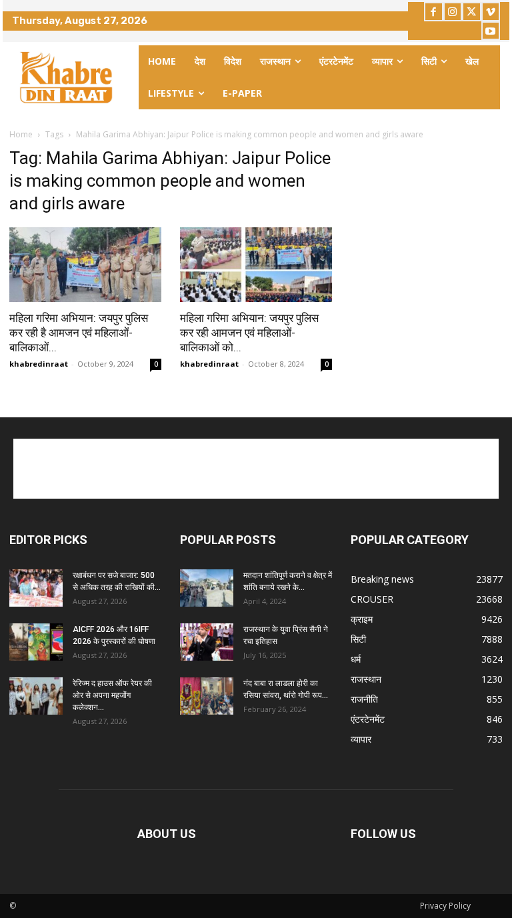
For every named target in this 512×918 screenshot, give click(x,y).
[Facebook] (433, 11)
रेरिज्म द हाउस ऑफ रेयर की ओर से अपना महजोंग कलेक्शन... (112, 695)
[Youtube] (491, 31)
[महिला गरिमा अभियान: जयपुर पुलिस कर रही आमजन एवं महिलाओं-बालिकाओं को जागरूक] (256, 265)
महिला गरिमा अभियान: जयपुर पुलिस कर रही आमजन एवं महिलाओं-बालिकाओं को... (249, 332)
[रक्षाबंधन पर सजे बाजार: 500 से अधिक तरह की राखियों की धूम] (36, 588)
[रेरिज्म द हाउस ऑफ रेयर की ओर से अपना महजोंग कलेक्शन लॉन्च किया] (36, 696)
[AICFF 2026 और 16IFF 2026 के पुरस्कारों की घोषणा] (36, 642)
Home (21, 134)
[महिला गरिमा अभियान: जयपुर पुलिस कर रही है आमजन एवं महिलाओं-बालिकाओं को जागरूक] (85, 265)
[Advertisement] (256, 469)
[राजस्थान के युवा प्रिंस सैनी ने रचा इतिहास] (206, 642)
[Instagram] (453, 11)
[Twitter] (471, 11)
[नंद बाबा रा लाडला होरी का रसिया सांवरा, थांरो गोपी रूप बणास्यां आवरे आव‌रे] (206, 696)
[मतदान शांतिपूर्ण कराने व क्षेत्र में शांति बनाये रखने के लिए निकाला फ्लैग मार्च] (206, 588)
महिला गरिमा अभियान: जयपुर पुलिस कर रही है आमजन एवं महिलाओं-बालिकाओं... (78, 332)
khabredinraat (38, 364)
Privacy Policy (445, 905)
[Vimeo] (491, 11)
